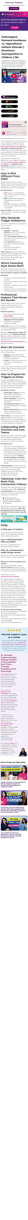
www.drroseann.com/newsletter (12, 341)
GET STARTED (14, 8)
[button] (24, 14)
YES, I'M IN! (15, 27)
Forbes (12, 743)
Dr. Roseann (5, 674)
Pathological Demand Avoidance (12, 146)
